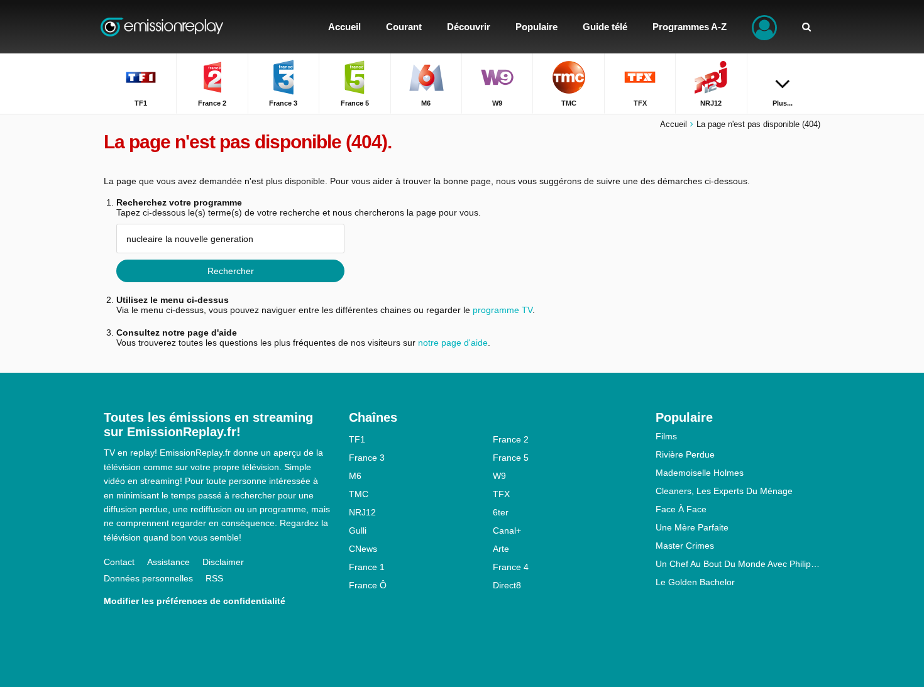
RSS (214, 578)
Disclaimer (223, 562)
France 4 (511, 567)
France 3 (367, 458)
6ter (501, 512)
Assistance (168, 562)
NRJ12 (362, 512)
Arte (501, 549)
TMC (358, 494)
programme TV (502, 310)
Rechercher (230, 271)
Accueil (673, 124)
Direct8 (507, 585)
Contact (119, 562)
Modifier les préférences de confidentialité (194, 601)
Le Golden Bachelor (695, 582)
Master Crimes (685, 546)
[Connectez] (764, 26)
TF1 (357, 439)
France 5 (511, 458)
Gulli (357, 530)
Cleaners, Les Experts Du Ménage (724, 491)
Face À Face (681, 509)
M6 (355, 476)
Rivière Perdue (685, 454)
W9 (499, 476)
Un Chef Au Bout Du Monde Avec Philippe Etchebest (738, 564)
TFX (501, 494)
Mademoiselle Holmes (700, 473)
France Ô (368, 585)
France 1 (367, 567)
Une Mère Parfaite (692, 527)
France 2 (511, 439)
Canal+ (507, 530)
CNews (363, 549)
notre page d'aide (451, 343)
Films (666, 436)
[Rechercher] (806, 26)
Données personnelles (148, 578)
